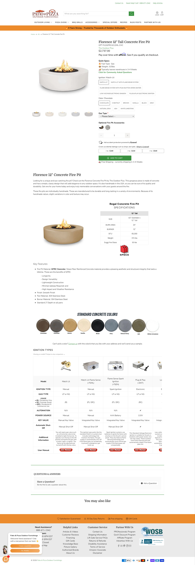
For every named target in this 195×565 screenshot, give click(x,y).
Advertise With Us (124, 540)
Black (144, 103)
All (39, 34)
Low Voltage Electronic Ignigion (113, 94)
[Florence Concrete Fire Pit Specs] (124, 256)
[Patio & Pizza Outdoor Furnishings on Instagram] (127, 546)
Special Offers (110, 22)
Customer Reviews (70, 534)
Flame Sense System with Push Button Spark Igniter (120, 88)
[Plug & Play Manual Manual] (140, 451)
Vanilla (135, 103)
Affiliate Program (124, 537)
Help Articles (158, 3)
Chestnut (116, 103)
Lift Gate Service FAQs (97, 537)
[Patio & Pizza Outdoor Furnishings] (45, 13)
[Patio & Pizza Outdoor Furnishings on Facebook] (118, 546)
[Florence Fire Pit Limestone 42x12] (63, 73)
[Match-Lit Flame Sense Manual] (91, 451)
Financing (70, 537)
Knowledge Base (70, 543)
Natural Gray (105, 109)
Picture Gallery (70, 547)
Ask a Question (150, 483)
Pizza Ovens (61, 22)
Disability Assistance (97, 543)
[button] (5, 559)
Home (33, 34)
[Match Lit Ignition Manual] (66, 451)
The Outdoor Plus (106, 48)
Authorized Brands (70, 550)
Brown (126, 103)
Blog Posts (135, 22)
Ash (115, 109)
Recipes (123, 22)
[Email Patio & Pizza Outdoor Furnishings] (130, 546)
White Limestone (127, 109)
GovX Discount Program (124, 534)
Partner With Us (152, 22)
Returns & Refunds (97, 540)
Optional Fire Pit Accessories (111, 122)
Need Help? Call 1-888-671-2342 (138, 3)
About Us (70, 553)
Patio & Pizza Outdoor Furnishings (49, 560)
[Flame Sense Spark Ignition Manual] (116, 451)
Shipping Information (97, 534)
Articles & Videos (70, 531)
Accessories (91, 22)
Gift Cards (70, 540)
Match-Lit (104, 82)
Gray (152, 103)
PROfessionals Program (124, 531)
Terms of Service (97, 547)
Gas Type (103, 113)
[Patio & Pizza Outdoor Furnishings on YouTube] (121, 546)
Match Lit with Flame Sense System (124, 82)
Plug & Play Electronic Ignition (141, 94)
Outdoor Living (42, 22)
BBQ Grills (77, 22)
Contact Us (119, 3)
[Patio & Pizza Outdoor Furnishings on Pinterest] (124, 546)
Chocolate (104, 103)
